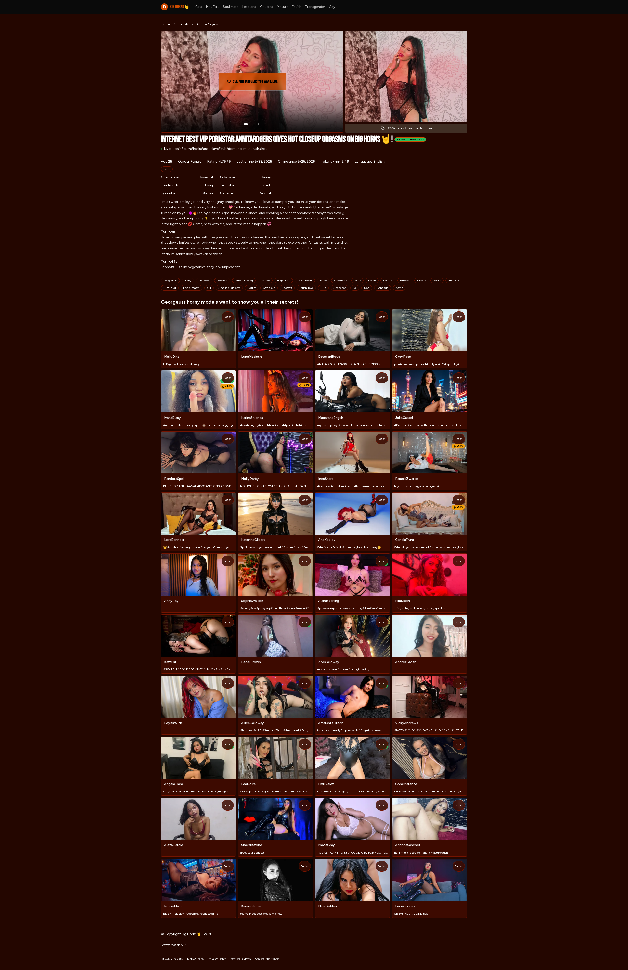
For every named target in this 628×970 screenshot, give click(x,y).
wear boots (305, 280)
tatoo (323, 280)
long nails (170, 280)
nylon (372, 280)
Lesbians (249, 7)
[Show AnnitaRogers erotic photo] (245, 124)
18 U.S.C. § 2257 (172, 958)
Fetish (296, 7)
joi (355, 288)
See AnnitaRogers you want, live (255, 83)
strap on (269, 288)
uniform (204, 280)
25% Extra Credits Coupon (412, 129)
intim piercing (244, 280)
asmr (399, 288)
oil (209, 288)
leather (265, 280)
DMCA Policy (195, 958)
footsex (287, 288)
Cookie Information (267, 958)
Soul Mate (230, 7)
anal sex (454, 280)
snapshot (339, 288)
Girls (198, 7)
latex (357, 280)
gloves (421, 280)
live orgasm (191, 288)
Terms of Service (240, 958)
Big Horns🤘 (176, 6)
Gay (332, 7)
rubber (405, 280)
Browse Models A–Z (173, 945)
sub (323, 288)
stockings (340, 280)
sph (366, 288)
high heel (283, 280)
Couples (266, 7)
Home (165, 24)
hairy (187, 280)
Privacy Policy (217, 958)
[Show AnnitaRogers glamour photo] (258, 124)
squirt (252, 288)
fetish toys (306, 288)
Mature (282, 7)
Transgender (315, 7)
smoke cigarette (229, 288)
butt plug (170, 288)
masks (437, 280)
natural (388, 280)
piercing (222, 280)
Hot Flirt (212, 7)
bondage (382, 288)
